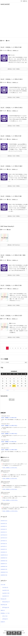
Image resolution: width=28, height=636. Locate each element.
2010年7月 (4, 549)
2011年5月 (4, 540)
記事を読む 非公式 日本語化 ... (14, 69)
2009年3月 (4, 575)
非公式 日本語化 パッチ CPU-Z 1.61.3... (10, 500)
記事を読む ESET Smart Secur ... (14, 244)
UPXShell (5, 619)
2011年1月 (4, 546)
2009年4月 (4, 572)
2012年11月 (4, 520)
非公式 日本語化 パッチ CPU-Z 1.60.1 (11, 166)
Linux (3, 584)
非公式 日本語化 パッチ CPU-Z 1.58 (11, 285)
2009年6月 (4, 566)
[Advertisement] (14, 23)
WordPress (4, 604)
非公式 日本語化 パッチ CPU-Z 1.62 (11, 47)
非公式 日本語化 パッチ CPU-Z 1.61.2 (11, 107)
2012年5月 (4, 526)
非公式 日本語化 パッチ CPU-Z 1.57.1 (11, 315)
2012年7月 (4, 523)
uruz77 (5, 461)
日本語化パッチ (15, 50)
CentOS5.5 (5, 596)
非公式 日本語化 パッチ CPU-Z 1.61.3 (11, 79)
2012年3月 (4, 529)
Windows (3, 598)
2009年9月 (4, 557)
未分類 (9, 229)
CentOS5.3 (5, 593)
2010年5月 (4, 552)
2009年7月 (4, 563)
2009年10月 (4, 555)
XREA (3, 610)
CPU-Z (10, 50)
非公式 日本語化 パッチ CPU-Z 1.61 (11, 136)
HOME (3, 40)
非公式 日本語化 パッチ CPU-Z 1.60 (11, 196)
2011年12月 (4, 535)
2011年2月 (4, 543)
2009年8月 (4, 560)
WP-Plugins (5, 607)
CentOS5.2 (5, 590)
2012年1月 (4, 532)
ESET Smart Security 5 (7, 226)
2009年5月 (4, 569)
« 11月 (7, 390)
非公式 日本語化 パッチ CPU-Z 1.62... (10, 467)
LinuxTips (5, 587)
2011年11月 (4, 537)
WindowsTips (6, 601)
